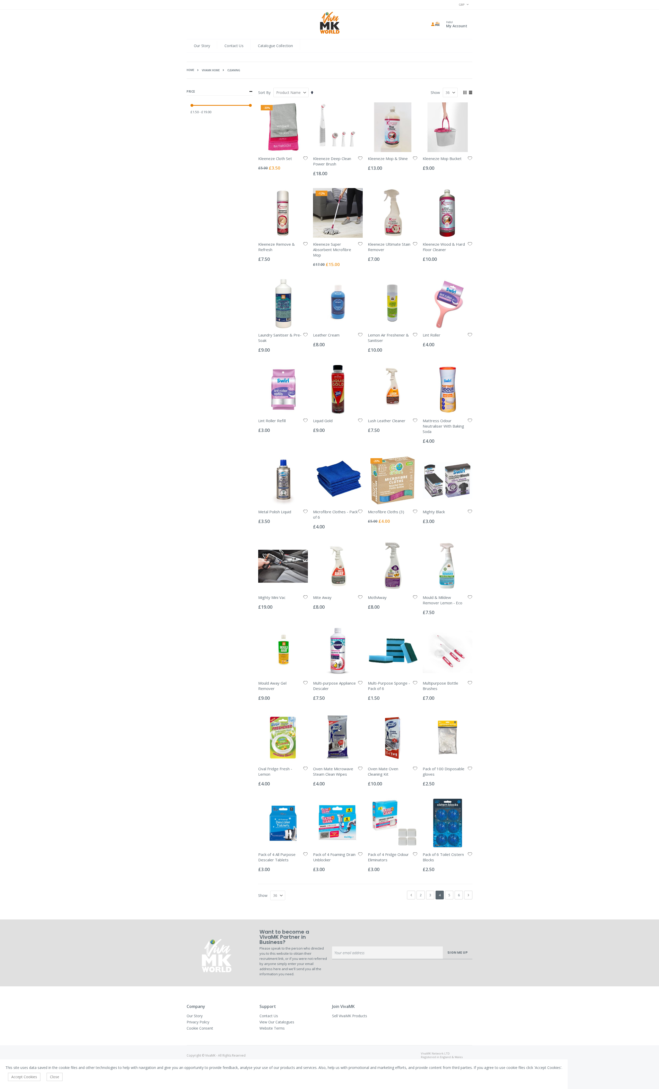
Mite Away (322, 597)
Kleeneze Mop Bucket (442, 158)
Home (190, 70)
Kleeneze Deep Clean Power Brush (332, 161)
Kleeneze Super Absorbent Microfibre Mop (332, 250)
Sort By (264, 92)
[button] (305, 159)
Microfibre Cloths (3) (386, 511)
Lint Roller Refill (272, 420)
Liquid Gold (323, 420)
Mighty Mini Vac (271, 597)
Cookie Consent (200, 1028)
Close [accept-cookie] (54, 1076)
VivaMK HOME (211, 70)
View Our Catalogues (276, 1022)
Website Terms (272, 1028)
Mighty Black (434, 511)
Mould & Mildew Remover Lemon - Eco (442, 600)
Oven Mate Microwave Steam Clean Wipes (333, 771)
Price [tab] (191, 91)
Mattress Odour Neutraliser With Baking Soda (443, 426)
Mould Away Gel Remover (272, 685)
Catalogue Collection (275, 45)
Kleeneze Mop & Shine (388, 158)
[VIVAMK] (329, 23)
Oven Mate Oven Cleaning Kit (383, 771)
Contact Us (233, 45)
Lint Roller (431, 335)
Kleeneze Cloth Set (275, 158)
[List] (470, 93)
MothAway (377, 597)
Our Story (202, 45)
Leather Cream (326, 335)
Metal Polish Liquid (274, 511)
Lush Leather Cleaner (386, 420)
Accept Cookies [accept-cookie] (24, 1076)
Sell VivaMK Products (349, 1015)
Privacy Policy (198, 1022)
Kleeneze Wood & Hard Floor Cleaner (444, 247)
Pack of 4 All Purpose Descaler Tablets (277, 857)
